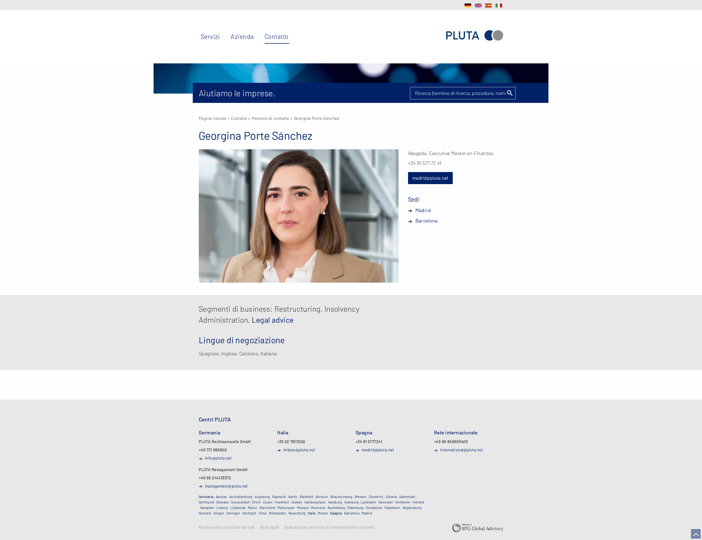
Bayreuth (279, 497)
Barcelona (426, 221)
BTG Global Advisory (477, 528)
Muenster (318, 508)
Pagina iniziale (213, 118)
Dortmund (206, 502)
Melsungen (286, 508)
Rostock (205, 513)
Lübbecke (238, 508)
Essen (268, 502)
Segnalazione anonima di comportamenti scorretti (329, 527)
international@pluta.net (461, 449)
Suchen (509, 93)
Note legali (269, 527)
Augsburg (262, 497)
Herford (418, 502)
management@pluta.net (226, 485)
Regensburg (412, 508)
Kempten (207, 508)
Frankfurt (282, 502)
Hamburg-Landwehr (360, 502)
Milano (323, 513)
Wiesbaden (277, 513)
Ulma (263, 513)
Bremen (361, 497)
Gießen (296, 502)
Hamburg (335, 502)
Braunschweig (341, 497)
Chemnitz (376, 497)
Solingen (233, 513)
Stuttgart (249, 513)
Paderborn (392, 508)
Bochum (322, 497)
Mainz (252, 508)
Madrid (423, 210)
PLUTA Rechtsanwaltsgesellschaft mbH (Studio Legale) (474, 35)
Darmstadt (407, 497)
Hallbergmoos (314, 502)
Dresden (222, 502)
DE (467, 5)
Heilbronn (403, 502)
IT (498, 5)
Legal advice (272, 319)
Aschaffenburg (241, 497)
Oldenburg (355, 508)
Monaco (303, 508)
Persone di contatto (270, 118)
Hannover (385, 502)
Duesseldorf (240, 502)
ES (488, 5)
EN (478, 5)
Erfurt (256, 502)
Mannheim (267, 508)
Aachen (221, 497)
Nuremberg (336, 508)
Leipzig (222, 508)
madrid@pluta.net (430, 178)
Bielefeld (306, 497)
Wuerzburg (297, 513)
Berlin (293, 497)
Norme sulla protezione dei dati (227, 527)
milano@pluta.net (299, 449)
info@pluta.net (218, 457)
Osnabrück (374, 508)
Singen (218, 513)
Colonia (391, 497)
